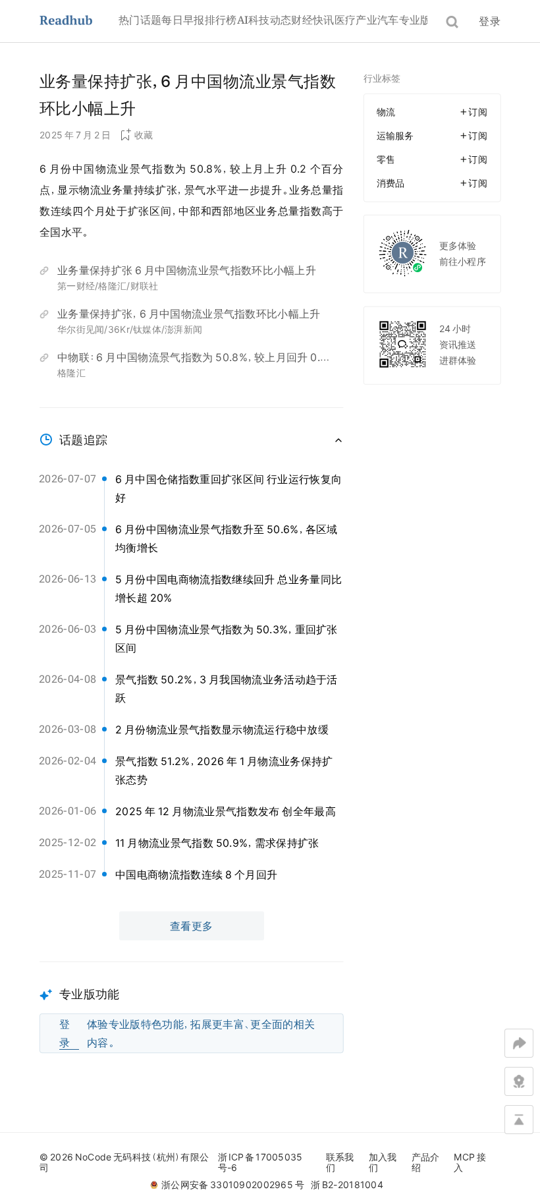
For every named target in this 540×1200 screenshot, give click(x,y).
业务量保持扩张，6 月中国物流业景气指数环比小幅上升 (189, 313)
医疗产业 (356, 19)
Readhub (79, 21)
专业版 (415, 19)
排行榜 (221, 19)
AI (243, 20)
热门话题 (140, 19)
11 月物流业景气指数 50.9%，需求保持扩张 (217, 843)
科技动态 (269, 19)
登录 (489, 21)
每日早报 (182, 19)
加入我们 (383, 1162)
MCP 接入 (470, 1162)
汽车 (388, 19)
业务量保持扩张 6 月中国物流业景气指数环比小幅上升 (186, 270)
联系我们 (340, 1162)
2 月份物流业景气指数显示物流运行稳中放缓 (222, 729)
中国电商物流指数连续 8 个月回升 (196, 874)
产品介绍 (426, 1162)
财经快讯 (312, 19)
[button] (192, 1007)
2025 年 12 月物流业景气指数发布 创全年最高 (225, 811)
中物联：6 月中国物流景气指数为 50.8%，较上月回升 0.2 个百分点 (192, 359)
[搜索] (452, 22)
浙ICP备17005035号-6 (260, 1162)
